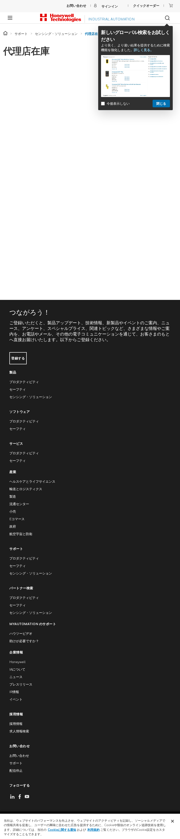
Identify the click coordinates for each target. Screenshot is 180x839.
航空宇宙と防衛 (20, 534)
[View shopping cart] (171, 5)
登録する (18, 358)
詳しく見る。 (144, 50)
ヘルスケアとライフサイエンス (32, 481)
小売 (12, 511)
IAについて (17, 669)
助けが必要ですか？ (24, 641)
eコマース (17, 519)
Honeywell (17, 662)
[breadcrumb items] (5, 33)
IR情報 (14, 692)
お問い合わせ (19, 755)
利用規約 (93, 830)
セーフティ (17, 389)
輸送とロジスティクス (25, 489)
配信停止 (15, 770)
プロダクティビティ (24, 382)
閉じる (161, 103)
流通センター (19, 504)
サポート (15, 763)
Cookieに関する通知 (62, 830)
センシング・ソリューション (30, 397)
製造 (12, 496)
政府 (12, 526)
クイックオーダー (146, 5)
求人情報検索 (19, 731)
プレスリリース (20, 684)
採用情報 (15, 724)
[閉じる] (172, 821)
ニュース (15, 677)
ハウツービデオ (20, 633)
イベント (15, 699)
